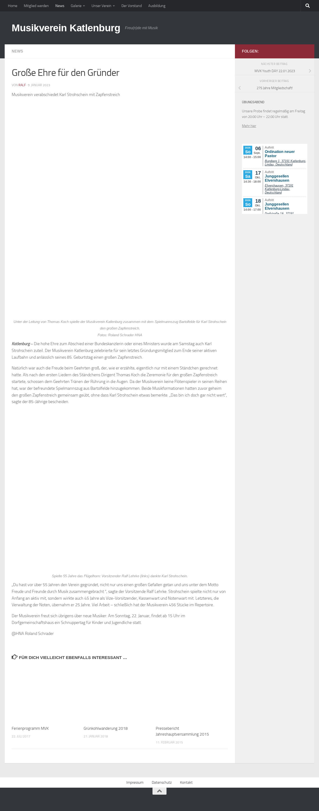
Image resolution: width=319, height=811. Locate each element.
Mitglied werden (36, 6)
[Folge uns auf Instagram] (304, 51)
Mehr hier (249, 126)
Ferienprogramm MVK (30, 728)
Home (12, 6)
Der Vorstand (131, 6)
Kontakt (186, 782)
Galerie (76, 6)
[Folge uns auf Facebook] (297, 51)
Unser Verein (101, 6)
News (59, 6)
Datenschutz (162, 782)
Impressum (134, 782)
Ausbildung (156, 6)
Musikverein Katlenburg (66, 27)
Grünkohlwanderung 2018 (106, 728)
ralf (22, 85)
